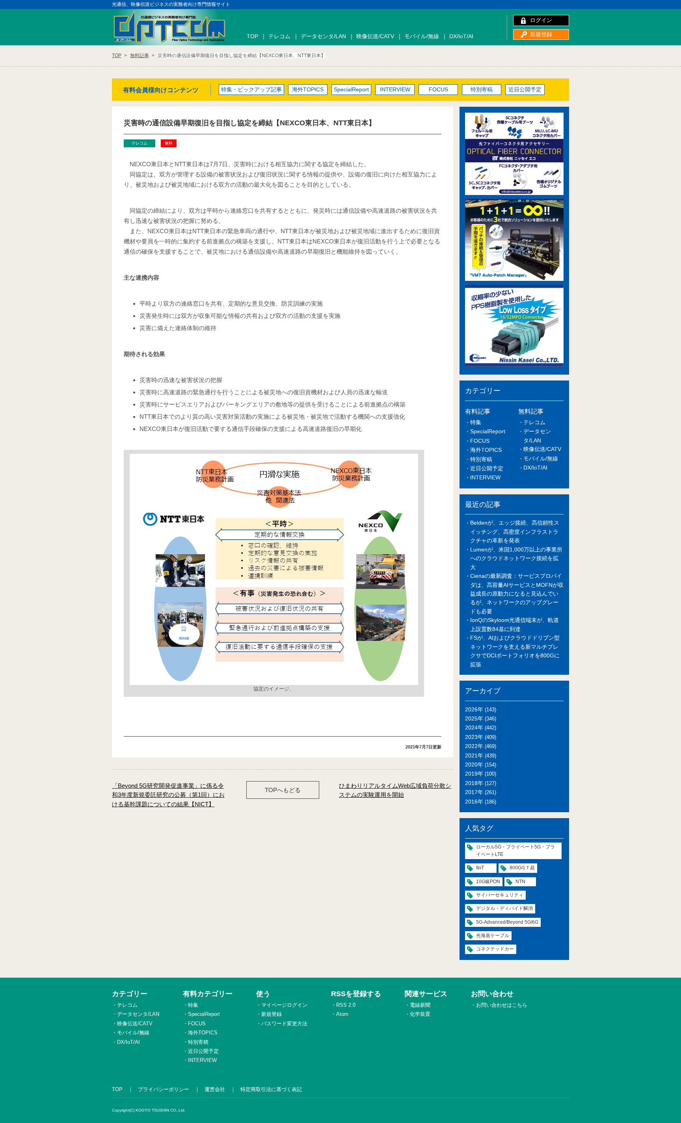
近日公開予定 (524, 89)
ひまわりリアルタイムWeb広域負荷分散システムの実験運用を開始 (395, 790)
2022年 (474, 746)
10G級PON (488, 881)
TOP (252, 36)
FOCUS (438, 89)
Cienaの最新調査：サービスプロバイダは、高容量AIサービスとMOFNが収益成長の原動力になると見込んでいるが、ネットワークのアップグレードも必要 (517, 593)
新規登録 (541, 34)
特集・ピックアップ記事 (251, 89)
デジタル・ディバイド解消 (504, 908)
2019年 (474, 773)
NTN (520, 881)
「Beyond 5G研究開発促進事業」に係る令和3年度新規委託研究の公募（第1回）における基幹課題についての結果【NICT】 (168, 794)
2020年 (474, 764)
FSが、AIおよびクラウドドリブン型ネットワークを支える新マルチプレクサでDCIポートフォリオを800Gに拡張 (515, 651)
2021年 (474, 755)
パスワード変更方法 (284, 1023)
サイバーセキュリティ (499, 895)
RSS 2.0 (345, 1005)
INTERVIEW (395, 89)
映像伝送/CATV (375, 36)
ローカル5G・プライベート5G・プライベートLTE (515, 850)
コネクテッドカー (495, 949)
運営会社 (215, 1089)
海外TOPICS (308, 89)
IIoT (480, 868)
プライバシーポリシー (163, 1089)
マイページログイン (284, 1005)
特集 (475, 422)
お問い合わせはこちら (501, 1005)
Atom (342, 1014)
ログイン (541, 20)
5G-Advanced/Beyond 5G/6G (507, 922)
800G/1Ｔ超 (522, 868)
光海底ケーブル (492, 935)
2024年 (474, 727)
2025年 (474, 718)
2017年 (474, 792)
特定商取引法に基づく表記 (271, 1089)
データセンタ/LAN (323, 36)
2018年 (474, 783)
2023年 (474, 737)
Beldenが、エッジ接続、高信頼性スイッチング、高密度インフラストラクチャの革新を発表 (514, 532)
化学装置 (420, 1014)
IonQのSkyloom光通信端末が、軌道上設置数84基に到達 (514, 624)
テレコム (279, 36)
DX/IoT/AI (461, 36)
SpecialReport (351, 89)
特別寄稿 (482, 89)
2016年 (474, 801)
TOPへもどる (283, 790)
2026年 (474, 709)
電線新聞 (420, 1005)
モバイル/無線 (421, 36)
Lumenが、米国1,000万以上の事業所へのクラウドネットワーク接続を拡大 (516, 558)
